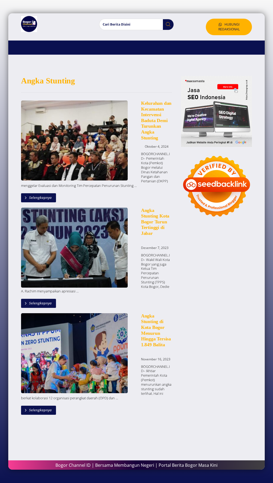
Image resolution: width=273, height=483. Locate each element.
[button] (166, 24)
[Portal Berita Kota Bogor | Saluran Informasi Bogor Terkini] (29, 24)
